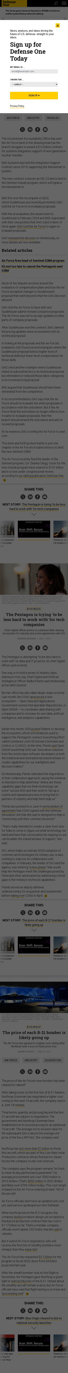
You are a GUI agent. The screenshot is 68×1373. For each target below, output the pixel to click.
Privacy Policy (17, 106)
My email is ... (17, 67)
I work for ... (17, 79)
